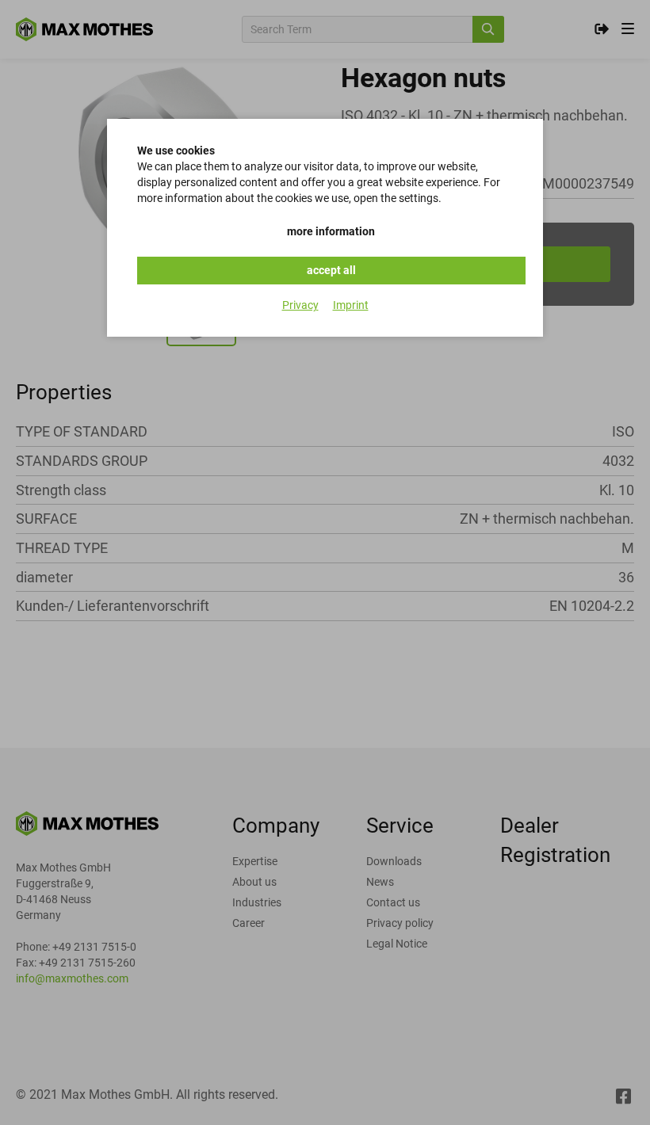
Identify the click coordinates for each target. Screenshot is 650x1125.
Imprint (351, 305)
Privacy (300, 305)
